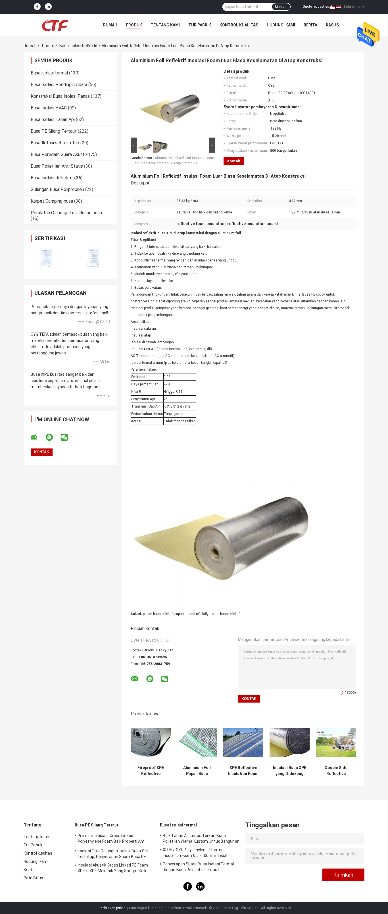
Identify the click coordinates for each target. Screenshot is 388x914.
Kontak (233, 161)
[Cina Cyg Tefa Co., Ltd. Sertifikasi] (47, 258)
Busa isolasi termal (49, 73)
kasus (332, 25)
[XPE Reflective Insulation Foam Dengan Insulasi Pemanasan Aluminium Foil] (243, 742)
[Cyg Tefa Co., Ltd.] (55, 25)
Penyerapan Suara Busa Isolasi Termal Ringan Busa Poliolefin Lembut (198, 867)
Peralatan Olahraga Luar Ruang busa (66, 212)
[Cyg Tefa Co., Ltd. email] (38, 437)
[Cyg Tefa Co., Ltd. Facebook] (37, 7)
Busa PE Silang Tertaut (54, 131)
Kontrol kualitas (239, 25)
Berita (310, 25)
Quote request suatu (318, 7)
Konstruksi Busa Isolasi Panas (60, 96)
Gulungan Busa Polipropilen (57, 189)
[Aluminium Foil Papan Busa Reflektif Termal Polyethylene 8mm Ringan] (197, 742)
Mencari (281, 7)
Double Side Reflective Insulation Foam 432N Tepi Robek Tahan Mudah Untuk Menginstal (336, 770)
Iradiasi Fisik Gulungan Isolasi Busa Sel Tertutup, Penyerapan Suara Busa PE (113, 854)
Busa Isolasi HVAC (49, 108)
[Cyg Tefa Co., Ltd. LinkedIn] (48, 7)
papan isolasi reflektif (190, 614)
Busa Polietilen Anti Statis (57, 166)
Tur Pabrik (199, 25)
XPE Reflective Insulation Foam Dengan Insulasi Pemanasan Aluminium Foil (243, 770)
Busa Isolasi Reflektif (78, 45)
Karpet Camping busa (52, 201)
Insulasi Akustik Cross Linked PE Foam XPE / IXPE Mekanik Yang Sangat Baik (113, 868)
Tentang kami (165, 25)
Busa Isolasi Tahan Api (53, 119)
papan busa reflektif (158, 614)
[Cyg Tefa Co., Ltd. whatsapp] (53, 437)
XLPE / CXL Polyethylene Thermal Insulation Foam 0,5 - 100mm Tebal (195, 852)
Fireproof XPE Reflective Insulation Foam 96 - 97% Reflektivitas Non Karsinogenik (150, 770)
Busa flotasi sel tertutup (55, 143)
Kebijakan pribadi (113, 908)
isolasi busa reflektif (224, 614)
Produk (134, 25)
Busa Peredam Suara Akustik (59, 154)
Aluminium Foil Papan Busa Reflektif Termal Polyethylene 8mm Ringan (197, 770)
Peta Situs (33, 878)
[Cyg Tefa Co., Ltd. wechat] (68, 437)
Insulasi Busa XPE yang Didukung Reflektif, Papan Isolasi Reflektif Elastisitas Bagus (289, 770)
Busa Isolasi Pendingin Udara (59, 84)
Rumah (110, 25)
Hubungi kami (281, 25)
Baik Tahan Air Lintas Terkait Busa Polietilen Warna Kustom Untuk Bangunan (201, 838)
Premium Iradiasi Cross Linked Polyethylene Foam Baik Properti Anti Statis (112, 839)
